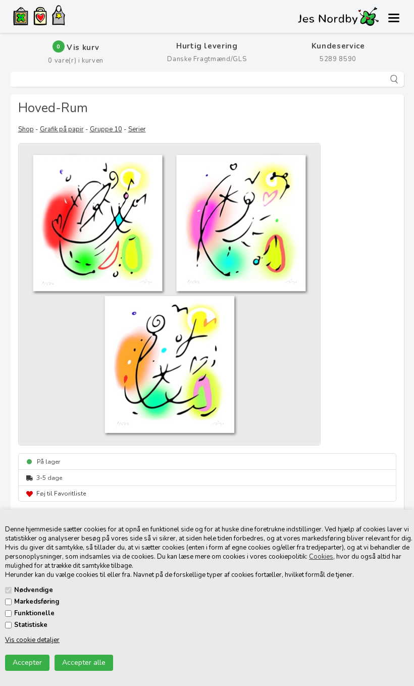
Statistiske (30, 624)
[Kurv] (40, 17)
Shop (26, 129)
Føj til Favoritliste (61, 493)
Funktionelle (34, 613)
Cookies (321, 556)
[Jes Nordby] (58, 16)
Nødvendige (33, 590)
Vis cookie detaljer (32, 640)
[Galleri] (20, 17)
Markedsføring (37, 601)
